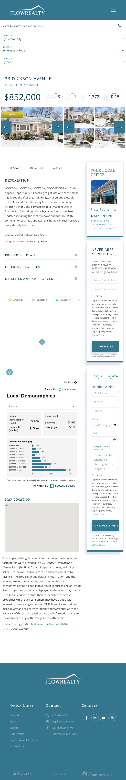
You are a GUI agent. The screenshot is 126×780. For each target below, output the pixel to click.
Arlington (52, 624)
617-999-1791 (103, 216)
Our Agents (110, 228)
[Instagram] (112, 718)
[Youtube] (103, 718)
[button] (120, 26)
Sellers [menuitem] (14, 728)
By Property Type (13, 50)
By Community (11, 39)
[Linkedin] (95, 718)
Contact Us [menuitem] (17, 746)
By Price (7, 62)
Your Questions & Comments (101, 448)
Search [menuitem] (14, 715)
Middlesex (37, 624)
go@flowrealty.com (62, 721)
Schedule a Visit (113, 377)
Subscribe (105, 346)
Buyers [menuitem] (14, 721)
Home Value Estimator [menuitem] (24, 740)
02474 (64, 624)
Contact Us (97, 228)
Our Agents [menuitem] (17, 734)
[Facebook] (86, 718)
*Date (95, 418)
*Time (94, 433)
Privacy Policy (98, 335)
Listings (17, 624)
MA (27, 624)
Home (6, 624)
